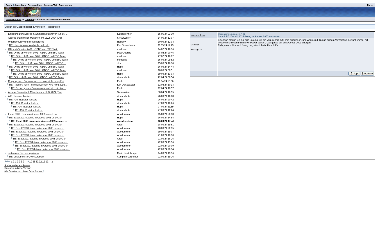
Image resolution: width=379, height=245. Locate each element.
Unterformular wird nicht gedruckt (26, 41)
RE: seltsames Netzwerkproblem (26, 156)
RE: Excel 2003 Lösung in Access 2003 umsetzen (35, 117)
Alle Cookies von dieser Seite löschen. (23, 171)
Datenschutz (65, 5)
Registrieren (53, 26)
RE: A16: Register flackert (23, 99)
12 (37, 161)
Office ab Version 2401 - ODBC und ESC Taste (33, 49)
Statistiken (20, 5)
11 (34, 161)
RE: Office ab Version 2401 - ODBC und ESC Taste (36, 52)
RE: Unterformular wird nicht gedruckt (29, 45)
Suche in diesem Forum (17, 165)
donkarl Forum (13, 19)
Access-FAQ (50, 5)
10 (30, 161)
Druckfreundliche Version (17, 168)
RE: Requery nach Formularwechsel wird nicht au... (38, 88)
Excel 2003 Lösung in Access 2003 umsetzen (32, 114)
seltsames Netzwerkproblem (23, 153)
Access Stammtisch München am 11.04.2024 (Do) (35, 92)
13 (40, 161)
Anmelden (39, 26)
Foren (370, 5)
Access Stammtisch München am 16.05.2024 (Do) (35, 37)
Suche (9, 5)
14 (43, 161)
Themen (29, 19)
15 (47, 161)
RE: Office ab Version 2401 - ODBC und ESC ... (40, 63)
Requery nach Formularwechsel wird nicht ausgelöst (36, 81)
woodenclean (198, 35)
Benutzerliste (35, 5)
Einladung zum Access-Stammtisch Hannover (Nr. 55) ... (38, 33)
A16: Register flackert (19, 96)
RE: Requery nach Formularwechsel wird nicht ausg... (38, 84)
